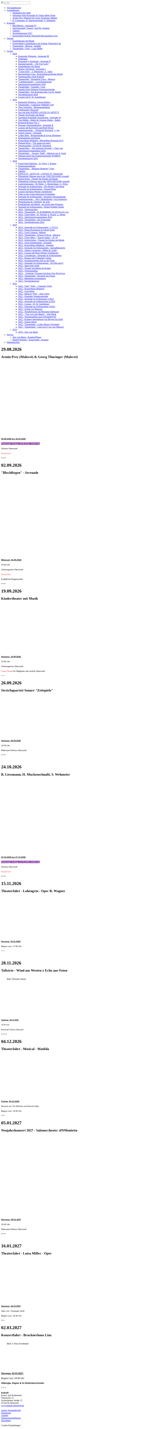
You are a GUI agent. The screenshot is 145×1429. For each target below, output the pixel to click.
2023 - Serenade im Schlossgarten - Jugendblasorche (41, 248)
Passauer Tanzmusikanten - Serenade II (35, 125)
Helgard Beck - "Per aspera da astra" (34, 143)
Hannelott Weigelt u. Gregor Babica (34, 102)
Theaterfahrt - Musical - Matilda (26, 46)
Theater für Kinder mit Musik (31, 115)
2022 (14, 283)
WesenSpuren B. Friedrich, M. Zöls (34, 202)
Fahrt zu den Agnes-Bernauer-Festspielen (36, 194)
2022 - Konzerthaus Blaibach (31, 288)
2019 (14, 329)
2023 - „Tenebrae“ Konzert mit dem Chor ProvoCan (41, 273)
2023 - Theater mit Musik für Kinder (34, 268)
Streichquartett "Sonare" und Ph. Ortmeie (30, 28)
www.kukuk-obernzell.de (12, 1405)
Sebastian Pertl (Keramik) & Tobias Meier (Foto (33, 15)
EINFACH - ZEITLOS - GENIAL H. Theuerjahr (40, 174)
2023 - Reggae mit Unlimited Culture (34, 258)
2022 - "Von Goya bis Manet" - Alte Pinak (37, 314)
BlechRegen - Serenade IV (24, 25)
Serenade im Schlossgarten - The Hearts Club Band (41, 186)
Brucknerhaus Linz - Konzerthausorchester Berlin (40, 74)
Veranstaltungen (14, 8)
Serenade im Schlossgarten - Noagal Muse (37, 189)
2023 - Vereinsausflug (28, 271)
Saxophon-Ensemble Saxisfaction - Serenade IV (39, 117)
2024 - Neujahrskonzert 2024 (31, 222)
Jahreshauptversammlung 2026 (32, 84)
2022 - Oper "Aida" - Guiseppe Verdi (35, 286)
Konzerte (11, 23)
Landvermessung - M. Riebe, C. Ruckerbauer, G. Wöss (43, 184)
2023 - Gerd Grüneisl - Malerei (32, 232)
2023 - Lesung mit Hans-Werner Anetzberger (38, 253)
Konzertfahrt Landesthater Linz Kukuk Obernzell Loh (36, 43)
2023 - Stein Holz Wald (28, 265)
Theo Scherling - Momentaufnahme (34, 107)
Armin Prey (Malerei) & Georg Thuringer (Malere (34, 18)
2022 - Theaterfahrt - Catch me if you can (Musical (41, 327)
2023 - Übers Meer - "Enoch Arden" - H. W (38, 237)
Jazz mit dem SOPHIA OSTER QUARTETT (38, 112)
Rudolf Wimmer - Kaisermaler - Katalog (30, 340)
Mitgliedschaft (13, 342)
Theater (10, 38)
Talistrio (16, 31)
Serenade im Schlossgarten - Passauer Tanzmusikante (42, 197)
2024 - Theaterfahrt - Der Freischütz (34, 220)
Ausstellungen (13, 10)
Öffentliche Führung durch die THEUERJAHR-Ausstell (43, 176)
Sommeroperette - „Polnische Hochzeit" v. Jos (38, 130)
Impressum (6, 1413)
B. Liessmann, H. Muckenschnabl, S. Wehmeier (34, 20)
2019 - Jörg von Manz (28, 332)
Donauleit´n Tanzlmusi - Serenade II (34, 61)
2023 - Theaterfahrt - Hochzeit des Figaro (36, 276)
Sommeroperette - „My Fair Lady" (33, 64)
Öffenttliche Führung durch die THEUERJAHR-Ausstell (43, 181)
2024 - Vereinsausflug (28, 209)
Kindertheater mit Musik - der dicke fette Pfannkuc (40, 204)
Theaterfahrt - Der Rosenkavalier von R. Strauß (39, 92)
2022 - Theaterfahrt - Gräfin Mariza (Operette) (38, 324)
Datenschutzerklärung (11, 1418)
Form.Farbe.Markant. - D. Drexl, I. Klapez (37, 163)
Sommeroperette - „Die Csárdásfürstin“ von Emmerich (42, 199)
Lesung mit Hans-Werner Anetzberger (35, 191)
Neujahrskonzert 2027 (22, 33)
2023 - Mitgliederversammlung (32, 278)
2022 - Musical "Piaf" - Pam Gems (33, 294)
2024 (14, 161)
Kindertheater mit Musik (23, 41)
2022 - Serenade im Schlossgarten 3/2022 (36, 306)
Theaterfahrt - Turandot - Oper (31, 87)
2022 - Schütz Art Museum (30, 309)
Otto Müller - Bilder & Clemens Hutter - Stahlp (39, 120)
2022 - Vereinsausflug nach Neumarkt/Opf (37, 317)
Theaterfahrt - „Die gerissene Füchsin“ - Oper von (40, 148)
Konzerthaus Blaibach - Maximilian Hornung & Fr (40, 140)
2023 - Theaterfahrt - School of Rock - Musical (39, 235)
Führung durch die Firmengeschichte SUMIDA (39, 156)
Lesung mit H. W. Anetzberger (32, 97)
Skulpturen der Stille (21, 13)
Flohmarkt (22, 59)
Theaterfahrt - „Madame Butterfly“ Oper (36, 168)
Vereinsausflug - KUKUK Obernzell (34, 145)
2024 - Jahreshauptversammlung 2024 (35, 217)
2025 (14, 99)
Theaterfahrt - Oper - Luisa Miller (27, 48)
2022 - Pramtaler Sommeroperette (33, 296)
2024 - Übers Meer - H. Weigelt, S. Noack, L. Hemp (41, 214)
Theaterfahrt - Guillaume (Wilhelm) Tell (36, 105)
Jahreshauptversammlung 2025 (32, 151)
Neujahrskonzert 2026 (28, 94)
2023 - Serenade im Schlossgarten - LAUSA (38, 227)
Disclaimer (6, 1420)
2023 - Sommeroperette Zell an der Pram (36, 260)
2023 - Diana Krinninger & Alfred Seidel (36, 230)
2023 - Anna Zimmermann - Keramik (35, 243)
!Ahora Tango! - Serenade (29, 133)
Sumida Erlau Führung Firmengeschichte (36, 89)
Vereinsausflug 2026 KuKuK (31, 76)
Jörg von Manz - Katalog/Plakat (26, 337)
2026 (14, 54)
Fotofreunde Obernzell (28, 110)
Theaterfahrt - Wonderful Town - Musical (36, 79)
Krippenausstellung (26, 166)
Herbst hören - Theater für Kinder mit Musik (38, 179)
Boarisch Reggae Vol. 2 (28, 122)
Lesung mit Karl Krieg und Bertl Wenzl (36, 128)
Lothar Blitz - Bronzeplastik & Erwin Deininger (39, 135)
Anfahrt (4, 1415)
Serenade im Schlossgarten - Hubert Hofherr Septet (41, 207)
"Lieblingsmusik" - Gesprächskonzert (35, 82)
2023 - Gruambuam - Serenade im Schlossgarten (39, 255)
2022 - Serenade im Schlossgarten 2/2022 (36, 301)
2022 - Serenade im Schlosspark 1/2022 (36, 299)
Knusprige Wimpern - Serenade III (33, 56)
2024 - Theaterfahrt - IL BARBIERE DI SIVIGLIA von (43, 212)
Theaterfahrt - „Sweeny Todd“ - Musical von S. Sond (42, 153)
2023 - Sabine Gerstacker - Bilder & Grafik (37, 250)
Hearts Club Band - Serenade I (32, 69)
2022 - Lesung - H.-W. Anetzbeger (33, 304)
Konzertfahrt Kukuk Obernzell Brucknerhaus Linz (35, 36)
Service (10, 334)
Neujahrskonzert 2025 (28, 158)
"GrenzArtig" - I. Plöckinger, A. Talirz (35, 71)
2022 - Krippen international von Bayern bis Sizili (40, 319)
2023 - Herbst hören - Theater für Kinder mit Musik (41, 240)
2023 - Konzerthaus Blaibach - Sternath (36, 245)
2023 (14, 225)
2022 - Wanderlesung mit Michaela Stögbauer (38, 311)
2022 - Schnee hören (27, 322)
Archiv (10, 51)
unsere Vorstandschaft (11, 1410)
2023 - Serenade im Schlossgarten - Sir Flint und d (40, 263)
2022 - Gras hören (26, 291)
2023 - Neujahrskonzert (28, 281)
